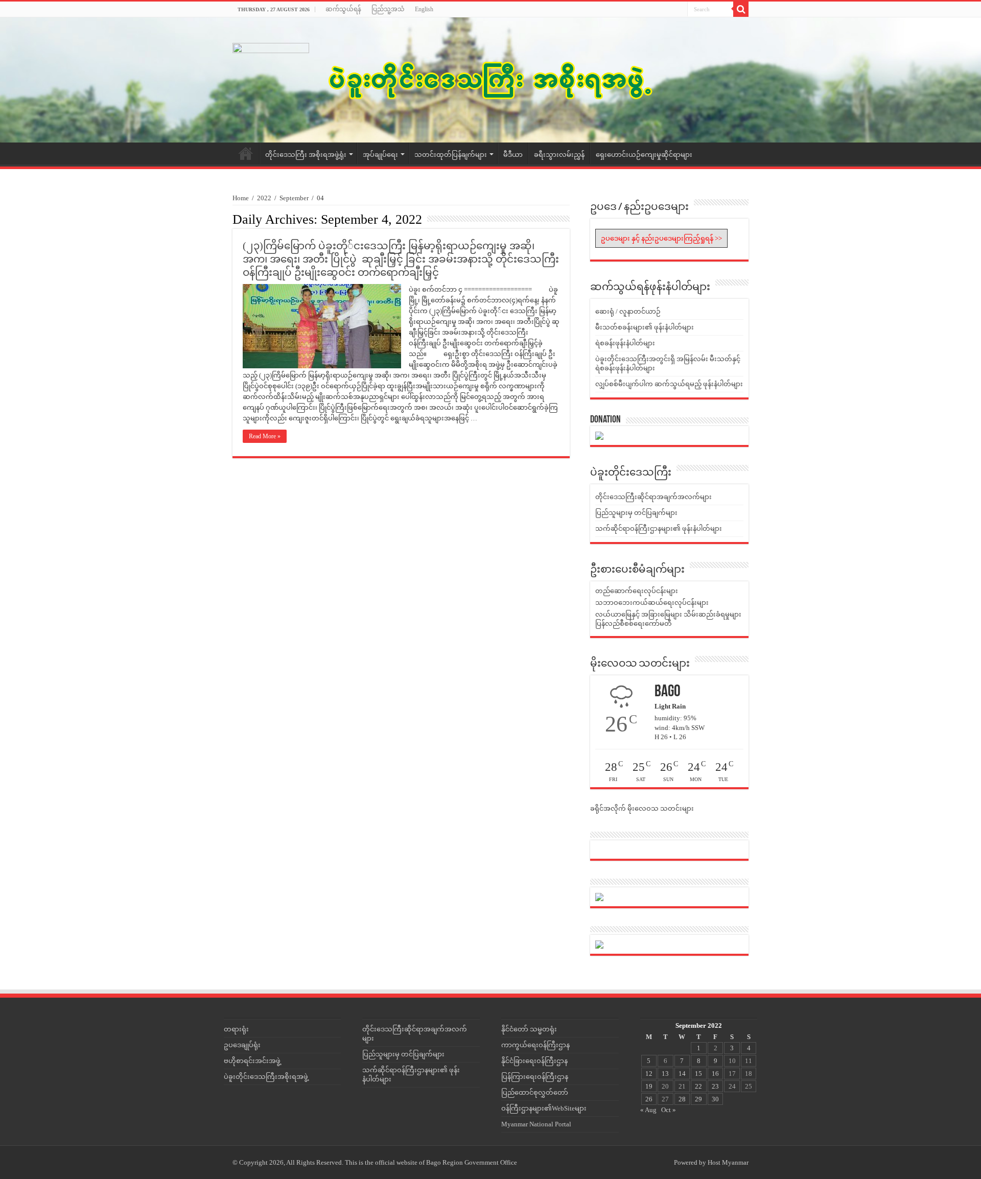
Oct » (668, 1110)
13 (665, 1073)
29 (698, 1099)
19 (648, 1086)
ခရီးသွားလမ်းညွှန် (559, 154)
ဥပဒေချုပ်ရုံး (242, 1045)
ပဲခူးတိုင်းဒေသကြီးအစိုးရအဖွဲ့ (266, 1076)
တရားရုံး (236, 1029)
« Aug (648, 1110)
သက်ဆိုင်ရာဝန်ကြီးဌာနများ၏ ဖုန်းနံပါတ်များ (658, 528)
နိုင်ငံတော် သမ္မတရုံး (529, 1029)
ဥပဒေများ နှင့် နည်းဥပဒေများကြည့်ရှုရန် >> (661, 238)
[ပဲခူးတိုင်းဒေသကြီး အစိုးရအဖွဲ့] (490, 80)
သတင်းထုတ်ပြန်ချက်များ (450, 154)
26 (648, 1099)
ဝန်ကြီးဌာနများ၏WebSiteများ (544, 1108)
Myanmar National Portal (536, 1124)
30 (715, 1099)
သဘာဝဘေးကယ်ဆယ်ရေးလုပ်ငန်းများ (652, 602)
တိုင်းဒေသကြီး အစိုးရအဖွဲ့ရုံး (305, 154)
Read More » (265, 436)
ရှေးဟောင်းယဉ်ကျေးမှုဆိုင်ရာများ (644, 154)
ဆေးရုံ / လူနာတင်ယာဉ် (628, 311)
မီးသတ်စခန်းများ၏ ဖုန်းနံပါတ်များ (644, 327)
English (424, 9)
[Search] (741, 9)
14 (682, 1073)
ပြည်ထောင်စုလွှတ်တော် (534, 1092)
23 (715, 1086)
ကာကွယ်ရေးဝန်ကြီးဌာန (535, 1045)
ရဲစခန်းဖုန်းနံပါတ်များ (625, 343)
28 (682, 1099)
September (294, 198)
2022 (264, 198)
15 (698, 1073)
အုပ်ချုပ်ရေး (380, 154)
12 (648, 1073)
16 (715, 1073)
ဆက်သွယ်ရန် (343, 9)
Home (245, 153)
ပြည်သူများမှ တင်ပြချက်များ (636, 512)
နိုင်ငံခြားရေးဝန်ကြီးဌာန (534, 1061)
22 (698, 1086)
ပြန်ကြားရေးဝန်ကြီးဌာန (534, 1076)
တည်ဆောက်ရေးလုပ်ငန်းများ (636, 591)
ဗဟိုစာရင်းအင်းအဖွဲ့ (252, 1061)
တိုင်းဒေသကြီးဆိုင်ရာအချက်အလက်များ (653, 497)
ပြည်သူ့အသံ (388, 9)
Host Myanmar (728, 1162)
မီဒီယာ (513, 154)
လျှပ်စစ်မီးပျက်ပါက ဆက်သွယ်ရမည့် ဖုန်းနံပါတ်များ (669, 384)
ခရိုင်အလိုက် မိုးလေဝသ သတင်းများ (642, 808)
